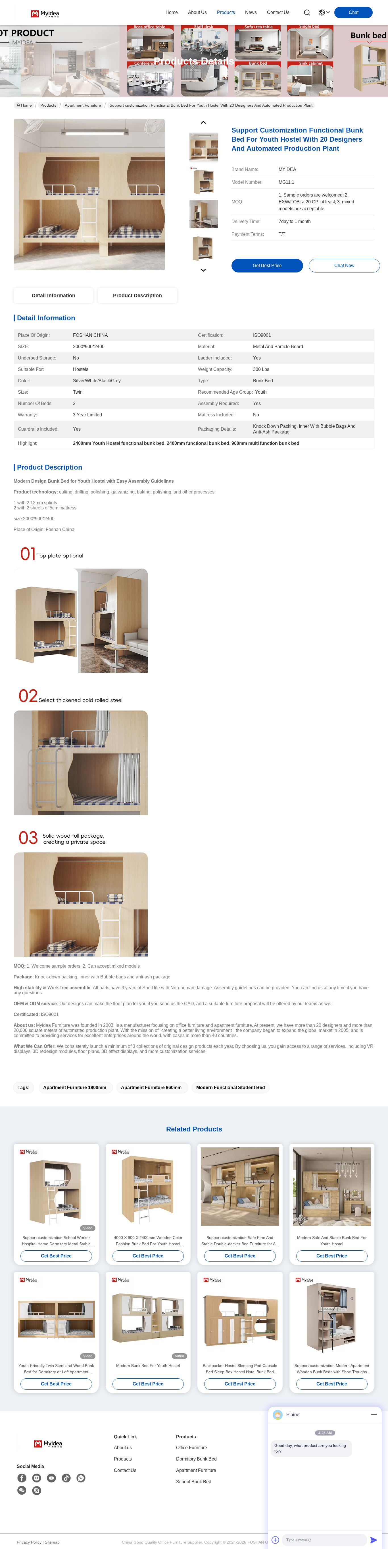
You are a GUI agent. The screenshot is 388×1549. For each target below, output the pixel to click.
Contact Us (125, 1470)
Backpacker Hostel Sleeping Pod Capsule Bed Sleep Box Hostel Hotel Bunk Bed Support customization (240, 1369)
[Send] (373, 1540)
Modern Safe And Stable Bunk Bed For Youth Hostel (332, 1240)
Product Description (137, 295)
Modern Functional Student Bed (230, 1087)
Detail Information (53, 295)
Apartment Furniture (83, 105)
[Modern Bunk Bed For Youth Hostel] (148, 1317)
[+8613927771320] (37, 1490)
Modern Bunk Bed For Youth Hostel (148, 1365)
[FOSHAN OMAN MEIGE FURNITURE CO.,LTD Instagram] (37, 1478)
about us (197, 12)
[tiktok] (66, 1478)
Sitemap (52, 1542)
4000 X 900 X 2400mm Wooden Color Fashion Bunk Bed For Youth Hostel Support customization (148, 1241)
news (251, 12)
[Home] (48, 1449)
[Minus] (373, 1414)
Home (172, 12)
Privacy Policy (29, 1542)
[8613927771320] (81, 1478)
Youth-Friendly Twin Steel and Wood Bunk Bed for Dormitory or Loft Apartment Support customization (56, 1369)
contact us (278, 12)
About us (123, 1447)
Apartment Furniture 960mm (151, 1087)
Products (48, 105)
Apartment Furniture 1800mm (74, 1087)
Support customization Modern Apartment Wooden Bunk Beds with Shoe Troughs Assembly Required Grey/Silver (332, 1369)
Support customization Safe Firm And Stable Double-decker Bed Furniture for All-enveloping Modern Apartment (240, 1241)
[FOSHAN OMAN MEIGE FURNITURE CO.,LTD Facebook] (22, 1478)
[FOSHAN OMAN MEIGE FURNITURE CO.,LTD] (45, 12)
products (226, 12)
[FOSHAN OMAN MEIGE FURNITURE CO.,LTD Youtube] (51, 1478)
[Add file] (275, 1540)
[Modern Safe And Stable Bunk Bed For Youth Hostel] (332, 1189)
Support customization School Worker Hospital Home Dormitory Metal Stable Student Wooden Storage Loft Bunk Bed (56, 1241)
